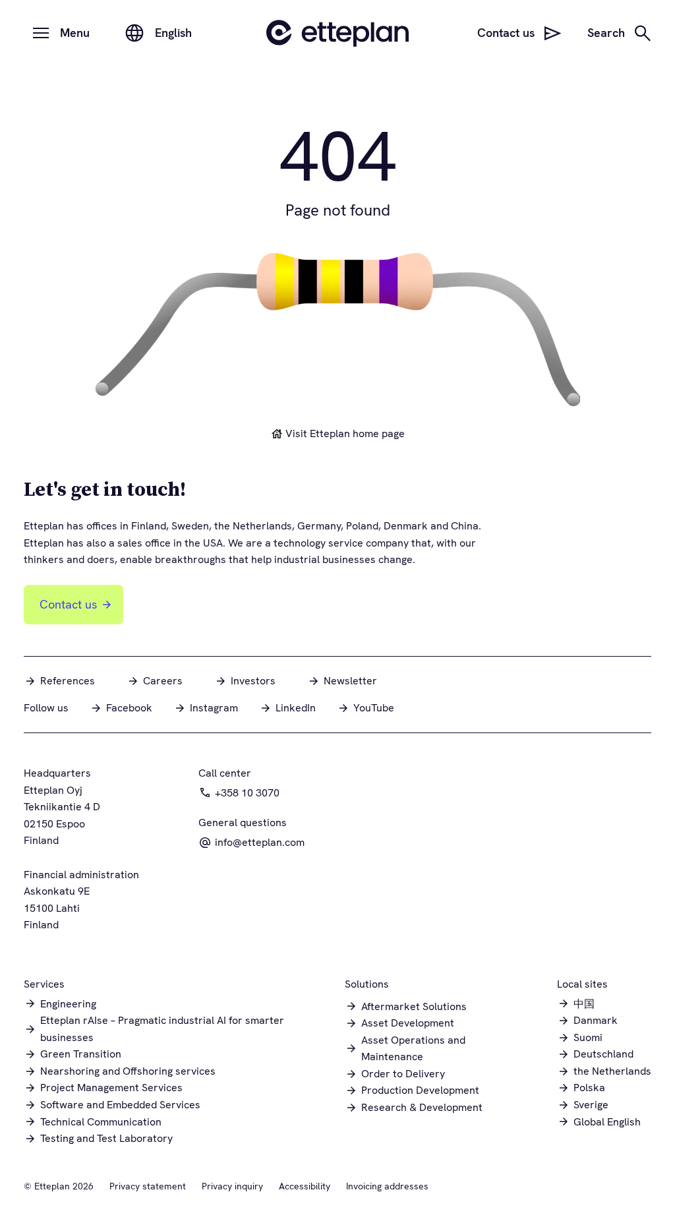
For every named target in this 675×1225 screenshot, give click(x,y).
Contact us (68, 604)
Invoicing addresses (387, 1186)
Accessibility (304, 1186)
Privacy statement (147, 1186)
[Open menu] (41, 33)
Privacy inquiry (232, 1186)
